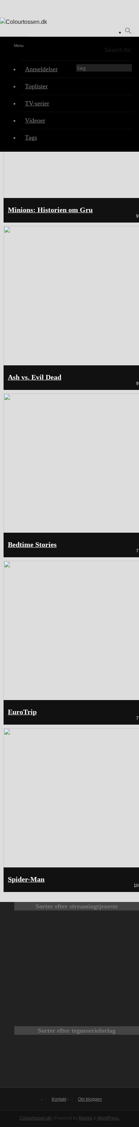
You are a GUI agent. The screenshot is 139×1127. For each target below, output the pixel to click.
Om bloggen (90, 1099)
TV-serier (37, 103)
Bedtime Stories (32, 544)
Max (51, 938)
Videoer (35, 120)
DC (37, 1063)
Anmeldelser (41, 69)
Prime (51, 971)
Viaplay (51, 1004)
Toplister (36, 86)
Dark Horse (115, 1063)
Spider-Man (26, 879)
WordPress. (108, 1118)
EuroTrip (22, 712)
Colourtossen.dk (35, 1118)
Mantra (85, 1118)
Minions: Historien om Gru (50, 210)
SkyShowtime (102, 1004)
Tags (31, 137)
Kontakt (59, 1099)
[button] (128, 32)
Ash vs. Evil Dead (34, 377)
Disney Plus (102, 971)
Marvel (76, 1063)
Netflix (102, 938)
